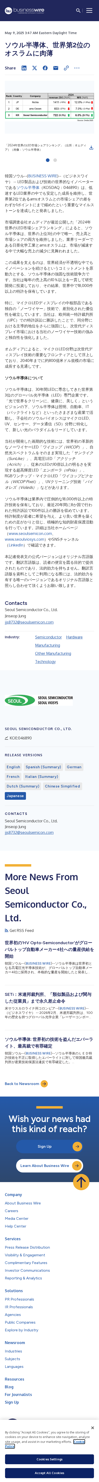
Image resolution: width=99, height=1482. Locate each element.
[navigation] (89, 10)
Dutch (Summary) (23, 786)
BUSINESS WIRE (42, 176)
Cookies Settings (49, 1459)
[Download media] (91, 147)
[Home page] (24, 10)
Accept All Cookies (49, 1473)
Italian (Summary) (41, 777)
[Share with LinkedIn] (24, 68)
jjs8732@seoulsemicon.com (29, 622)
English (13, 767)
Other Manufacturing (53, 653)
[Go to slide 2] (55, 160)
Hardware (74, 637)
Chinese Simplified (62, 786)
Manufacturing (47, 645)
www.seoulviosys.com (24, 539)
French (13, 777)
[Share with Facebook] (45, 68)
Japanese (15, 796)
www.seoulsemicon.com (30, 533)
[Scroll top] (81, 1182)
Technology (45, 661)
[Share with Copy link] (66, 68)
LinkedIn (16, 545)
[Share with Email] (56, 68)
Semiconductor (48, 637)
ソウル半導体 (27, 187)
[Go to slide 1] (48, 160)
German (74, 767)
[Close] (92, 1428)
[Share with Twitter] (34, 68)
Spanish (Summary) (43, 767)
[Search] (78, 10)
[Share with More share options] (77, 68)
